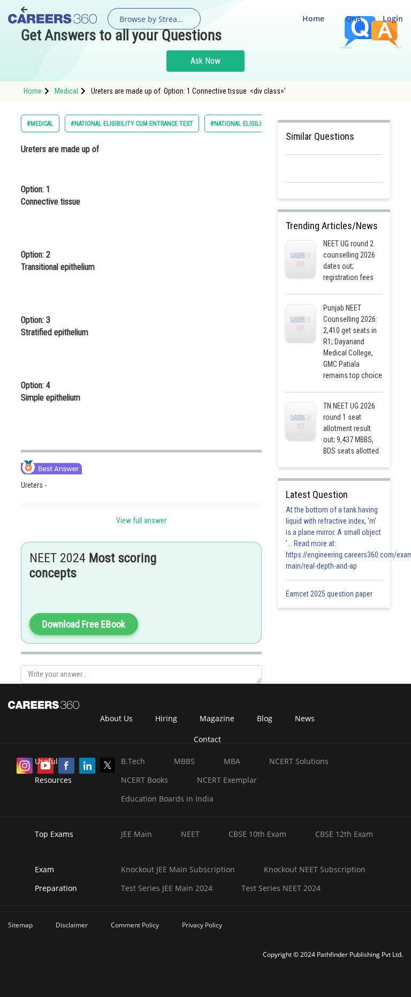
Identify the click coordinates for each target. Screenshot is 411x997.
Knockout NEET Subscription (315, 869)
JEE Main (136, 834)
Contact (207, 739)
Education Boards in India (167, 799)
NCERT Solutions (299, 761)
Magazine (217, 718)
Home (313, 18)
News (305, 718)
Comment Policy (135, 925)
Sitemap (20, 925)
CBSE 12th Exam (344, 834)
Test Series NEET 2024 (281, 888)
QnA (353, 18)
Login (393, 18)
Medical (66, 91)
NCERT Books (144, 780)
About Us (116, 718)
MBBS (184, 761)
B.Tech (133, 761)
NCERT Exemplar (227, 780)
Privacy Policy (202, 925)
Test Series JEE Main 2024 (166, 888)
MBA (232, 761)
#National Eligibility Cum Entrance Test (132, 123)
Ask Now (205, 61)
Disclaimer (72, 925)
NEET (190, 834)
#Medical (40, 123)
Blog (264, 718)
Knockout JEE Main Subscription (178, 869)
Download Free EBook (83, 624)
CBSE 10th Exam (257, 834)
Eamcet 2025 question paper (330, 594)
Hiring (166, 718)
